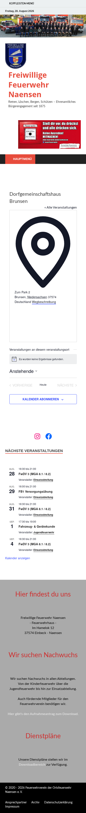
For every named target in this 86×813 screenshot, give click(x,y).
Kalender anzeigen (17, 558)
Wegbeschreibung (44, 302)
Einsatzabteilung (43, 480)
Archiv (35, 802)
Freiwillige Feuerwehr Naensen (28, 85)
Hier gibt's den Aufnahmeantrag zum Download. (43, 714)
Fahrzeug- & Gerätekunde (37, 526)
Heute (43, 384)
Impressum (12, 806)
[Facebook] (48, 436)
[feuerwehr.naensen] (37, 436)
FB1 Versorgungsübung (36, 491)
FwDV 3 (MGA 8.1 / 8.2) (35, 474)
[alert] (43, 359)
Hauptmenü (22, 159)
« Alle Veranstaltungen (60, 207)
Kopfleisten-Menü (21, 3)
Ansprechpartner (16, 802)
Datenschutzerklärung (58, 802)
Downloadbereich (32, 764)
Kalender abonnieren (41, 399)
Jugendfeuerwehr (43, 532)
